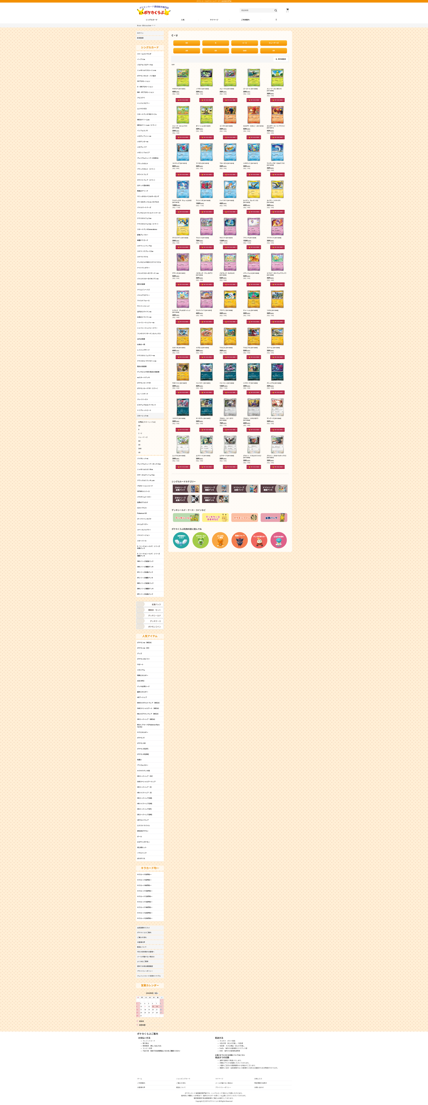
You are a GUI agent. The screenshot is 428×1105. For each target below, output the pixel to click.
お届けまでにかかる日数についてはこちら (230, 1055)
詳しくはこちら (155, 1046)
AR (187, 51)
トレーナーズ (274, 43)
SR (216, 51)
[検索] (276, 10)
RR (187, 43)
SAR (244, 51)
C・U (245, 43)
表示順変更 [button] (282, 59)
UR (274, 51)
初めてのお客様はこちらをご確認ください (165, 1051)
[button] (276, 20)
